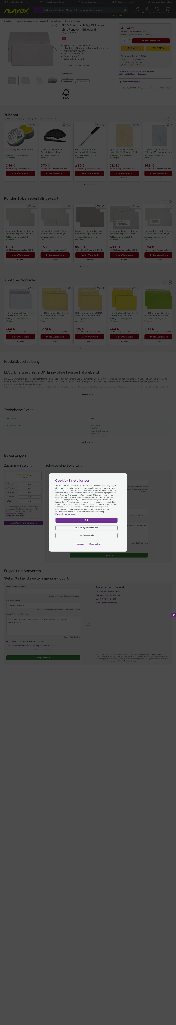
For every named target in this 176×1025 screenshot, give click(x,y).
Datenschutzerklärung (64, 514)
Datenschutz (95, 544)
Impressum (80, 544)
